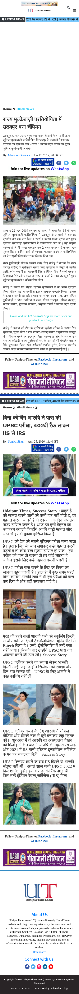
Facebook (44, 359)
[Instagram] (39, 966)
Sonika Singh (16, 441)
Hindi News (25, 109)
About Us (39, 914)
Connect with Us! (40, 959)
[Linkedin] (45, 966)
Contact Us (28, 988)
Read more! (39, 952)
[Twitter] (33, 966)
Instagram (60, 359)
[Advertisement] (39, 65)
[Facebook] (27, 966)
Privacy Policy (42, 988)
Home (7, 109)
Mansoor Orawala (19, 155)
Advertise (56, 988)
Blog (65, 988)
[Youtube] (51, 966)
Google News (39, 363)
